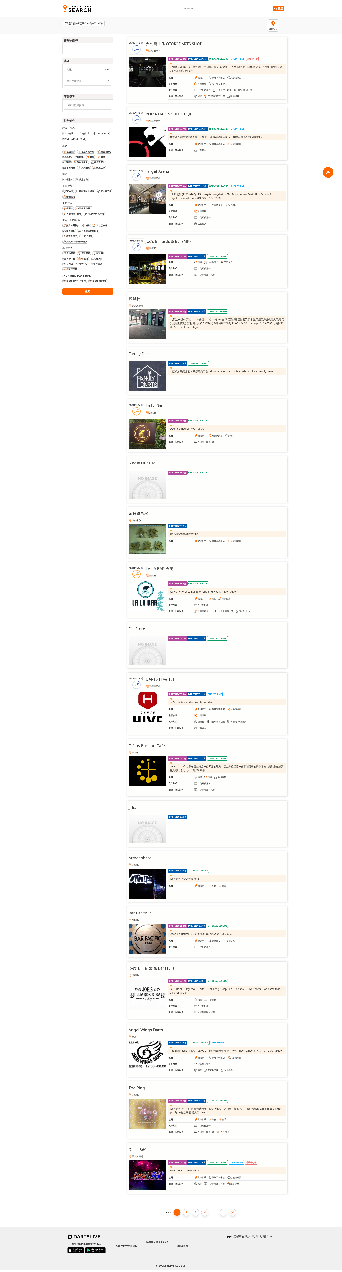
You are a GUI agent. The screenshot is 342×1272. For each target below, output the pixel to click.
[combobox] (87, 69)
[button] (105, 69)
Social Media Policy (157, 1241)
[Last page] (232, 1212)
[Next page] (223, 1212)
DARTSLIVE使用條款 (126, 1246)
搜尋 (87, 291)
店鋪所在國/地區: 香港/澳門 (250, 1236)
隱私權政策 (182, 1246)
